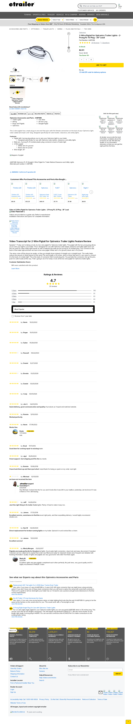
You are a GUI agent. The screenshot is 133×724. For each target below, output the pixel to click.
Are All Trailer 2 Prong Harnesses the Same (28, 598)
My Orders (101, 10)
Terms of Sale (102, 699)
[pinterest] (110, 692)
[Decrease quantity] (81, 59)
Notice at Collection (89, 699)
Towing (27, 15)
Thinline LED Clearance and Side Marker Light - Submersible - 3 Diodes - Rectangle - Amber (30, 195)
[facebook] (105, 692)
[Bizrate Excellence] (17, 712)
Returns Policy (15, 671)
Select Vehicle (43, 20)
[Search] (81, 6)
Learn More (15, 268)
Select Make (70, 20)
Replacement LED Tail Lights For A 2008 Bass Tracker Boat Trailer (35, 585)
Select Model (84, 20)
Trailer (51, 15)
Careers (42, 671)
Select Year (56, 20)
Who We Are (43, 668)
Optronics (82, 32)
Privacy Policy (44, 699)
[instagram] (115, 692)
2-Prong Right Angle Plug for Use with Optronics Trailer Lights (34, 608)
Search (41, 680)
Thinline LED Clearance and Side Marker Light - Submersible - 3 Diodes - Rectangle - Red (16, 195)
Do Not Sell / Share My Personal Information (66, 699)
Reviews (95, 43)
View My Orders (16, 668)
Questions (105, 43)
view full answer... (17, 594)
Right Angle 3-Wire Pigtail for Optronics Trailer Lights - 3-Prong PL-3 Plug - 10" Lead (87, 195)
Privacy (70, 675)
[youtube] (120, 692)
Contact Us (14, 676)
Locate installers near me (17, 109)
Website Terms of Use (18, 703)
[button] (91, 192)
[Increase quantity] (91, 59)
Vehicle (60, 15)
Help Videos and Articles (47, 678)
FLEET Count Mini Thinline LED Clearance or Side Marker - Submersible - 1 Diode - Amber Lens (59, 195)
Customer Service (86, 10)
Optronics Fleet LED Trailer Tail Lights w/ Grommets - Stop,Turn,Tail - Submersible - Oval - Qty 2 (44, 195)
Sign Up (13, 692)
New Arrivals (102, 15)
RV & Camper (71, 15)
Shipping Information (17, 674)
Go (95, 20)
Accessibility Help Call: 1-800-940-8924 (24, 699)
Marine (82, 15)
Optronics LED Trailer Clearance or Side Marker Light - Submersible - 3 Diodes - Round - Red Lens (73, 195)
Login (12, 689)
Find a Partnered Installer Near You (22, 683)
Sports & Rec (39, 15)
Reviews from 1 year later (23, 316)
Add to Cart (101, 65)
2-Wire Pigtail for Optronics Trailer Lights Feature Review (14, 231)
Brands (91, 15)
